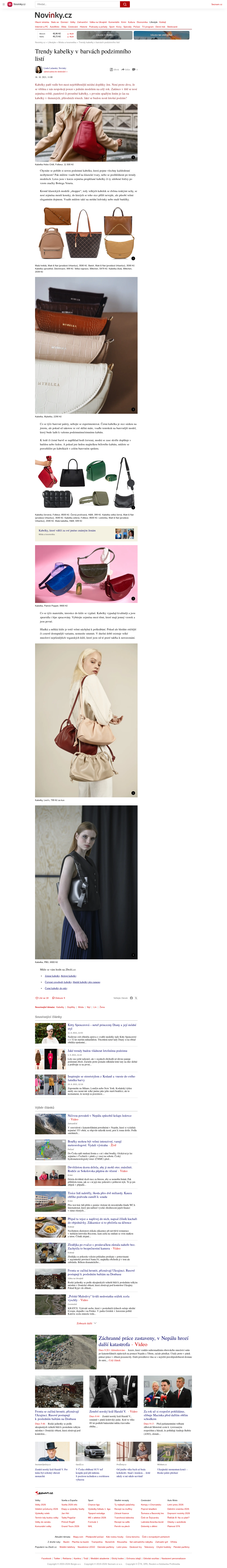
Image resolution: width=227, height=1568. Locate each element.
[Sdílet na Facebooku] (131, 998)
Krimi (123, 22)
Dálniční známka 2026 (178, 1509)
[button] (86, 133)
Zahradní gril (161, 1542)
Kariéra (77, 1558)
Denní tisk (160, 27)
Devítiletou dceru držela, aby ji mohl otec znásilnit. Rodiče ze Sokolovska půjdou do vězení (100, 1169)
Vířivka (173, 1542)
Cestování (73, 27)
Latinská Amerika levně (152, 1522)
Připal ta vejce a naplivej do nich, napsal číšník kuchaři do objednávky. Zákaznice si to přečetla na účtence (102, 1221)
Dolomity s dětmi (149, 1526)
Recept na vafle (122, 1522)
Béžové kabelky (68, 975)
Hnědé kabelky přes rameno (86, 982)
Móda (81, 1007)
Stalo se (55, 22)
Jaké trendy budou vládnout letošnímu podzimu (97, 1051)
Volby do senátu (43, 1522)
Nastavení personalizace (174, 1558)
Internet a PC (41, 27)
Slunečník (110, 1542)
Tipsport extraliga (96, 1513)
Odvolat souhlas (151, 1558)
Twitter (57, 1558)
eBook (116, 69)
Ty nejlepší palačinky (124, 1504)
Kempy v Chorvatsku (151, 1504)
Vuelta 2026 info (69, 1504)
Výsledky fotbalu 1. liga (99, 1509)
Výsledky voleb (42, 1513)
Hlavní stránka (42, 22)
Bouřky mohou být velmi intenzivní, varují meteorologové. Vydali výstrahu (95, 1143)
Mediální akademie (100, 1558)
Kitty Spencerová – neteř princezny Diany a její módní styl (102, 1027)
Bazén (66, 1542)
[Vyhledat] (125, 4)
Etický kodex (118, 1558)
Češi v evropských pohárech (156, 1537)
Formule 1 (93, 1522)
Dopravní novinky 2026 (178, 1513)
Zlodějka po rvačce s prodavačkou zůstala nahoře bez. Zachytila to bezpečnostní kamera (101, 1246)
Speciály (127, 27)
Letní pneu (122, 1547)
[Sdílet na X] (136, 998)
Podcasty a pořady (98, 27)
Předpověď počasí (95, 1537)
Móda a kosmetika (47, 534)
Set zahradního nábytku (141, 1542)
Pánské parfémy (181, 1547)
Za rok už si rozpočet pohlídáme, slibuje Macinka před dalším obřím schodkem (166, 1415)
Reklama (67, 1558)
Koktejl (162, 22)
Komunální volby (43, 1526)
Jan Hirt (65, 1513)
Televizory (149, 1547)
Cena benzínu (133, 1537)
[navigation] (3, 4)
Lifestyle (153, 22)
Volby (72, 22)
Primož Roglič (68, 1522)
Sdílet (127, 69)
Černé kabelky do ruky (56, 988)
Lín (95, 1007)
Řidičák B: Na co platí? (178, 1517)
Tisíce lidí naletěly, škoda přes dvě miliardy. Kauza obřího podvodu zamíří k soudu (100, 1195)
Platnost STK (173, 1526)
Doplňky (71, 1007)
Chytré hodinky (163, 1547)
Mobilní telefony (67, 1547)
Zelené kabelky (52, 975)
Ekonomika (142, 22)
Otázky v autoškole (176, 1522)
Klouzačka (122, 1542)
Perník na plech (122, 1526)
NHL (90, 1526)
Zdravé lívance (121, 1513)
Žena (102, 1007)
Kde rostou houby (114, 1537)
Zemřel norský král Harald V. (108, 1411)
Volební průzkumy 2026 (46, 1509)
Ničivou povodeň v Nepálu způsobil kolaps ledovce (100, 1115)
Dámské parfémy (105, 1547)
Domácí (64, 22)
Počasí (136, 27)
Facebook (46, 1558)
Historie (83, 27)
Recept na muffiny (123, 1509)
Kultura (131, 22)
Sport (111, 27)
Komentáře (114, 22)
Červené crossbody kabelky (58, 982)
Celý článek (114, 1360)
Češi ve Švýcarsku (150, 1517)
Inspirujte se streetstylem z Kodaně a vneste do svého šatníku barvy (101, 1078)
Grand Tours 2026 (70, 1526)
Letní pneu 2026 (175, 1504)
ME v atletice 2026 (97, 1517)
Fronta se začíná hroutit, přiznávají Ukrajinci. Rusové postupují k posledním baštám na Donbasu (101, 1272)
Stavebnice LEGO (86, 1547)
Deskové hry (136, 1547)
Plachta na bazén (80, 1542)
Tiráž (85, 1558)
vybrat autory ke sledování (55, 72)
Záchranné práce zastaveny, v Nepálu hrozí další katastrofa (143, 1341)
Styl (88, 1007)
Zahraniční (82, 22)
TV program (148, 27)
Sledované (172, 27)
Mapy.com (78, 1537)
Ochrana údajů (133, 1558)
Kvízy (119, 27)
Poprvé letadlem (149, 1509)
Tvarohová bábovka (124, 1517)
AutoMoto (54, 27)
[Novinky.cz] (53, 16)
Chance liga (94, 1504)
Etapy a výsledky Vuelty (72, 1509)
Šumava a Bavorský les (152, 1513)
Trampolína (97, 1542)
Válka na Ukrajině (98, 22)
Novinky (62, 68)
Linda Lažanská (50, 68)
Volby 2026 (40, 1504)
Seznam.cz (216, 4)
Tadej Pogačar (68, 1517)
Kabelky (60, 1007)
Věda (63, 27)
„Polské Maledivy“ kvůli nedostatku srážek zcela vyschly (98, 1298)
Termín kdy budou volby (46, 1517)
